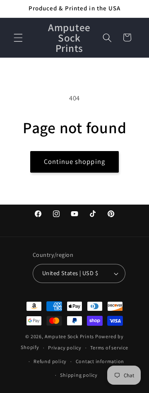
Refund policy (50, 361)
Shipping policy (79, 375)
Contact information (100, 361)
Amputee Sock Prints (69, 336)
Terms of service (109, 347)
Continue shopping (74, 161)
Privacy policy (65, 347)
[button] (18, 37)
